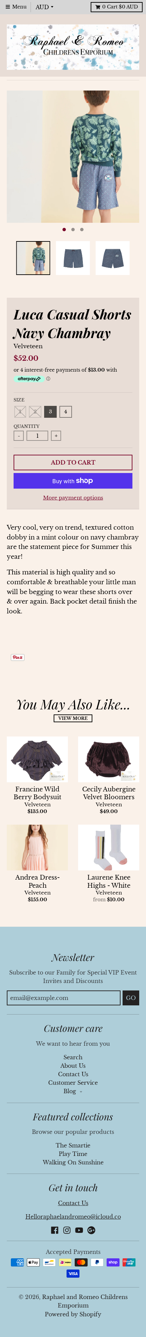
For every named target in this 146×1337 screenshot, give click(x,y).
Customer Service (73, 1083)
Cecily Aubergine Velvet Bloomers (108, 793)
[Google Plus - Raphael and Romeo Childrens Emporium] (91, 1230)
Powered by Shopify (73, 1314)
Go (131, 998)
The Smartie (73, 1145)
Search (73, 1057)
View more (73, 718)
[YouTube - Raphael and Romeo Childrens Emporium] (79, 1230)
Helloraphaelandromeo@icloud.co (73, 1217)
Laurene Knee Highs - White (108, 881)
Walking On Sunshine (73, 1162)
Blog (70, 1091)
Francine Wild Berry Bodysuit (37, 793)
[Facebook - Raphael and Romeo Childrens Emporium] (55, 1230)
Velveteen (28, 346)
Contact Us (73, 1074)
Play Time (73, 1154)
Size (19, 399)
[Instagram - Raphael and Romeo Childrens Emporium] (67, 1230)
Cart (120, 7)
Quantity (26, 426)
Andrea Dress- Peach (37, 881)
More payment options (73, 498)
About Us (73, 1066)
